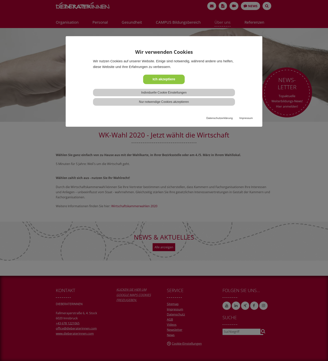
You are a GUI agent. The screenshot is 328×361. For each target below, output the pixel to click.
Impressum (246, 118)
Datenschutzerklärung (219, 118)
